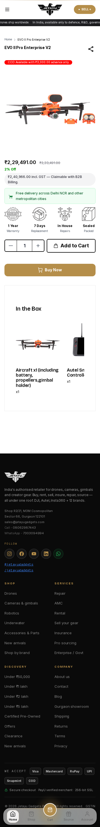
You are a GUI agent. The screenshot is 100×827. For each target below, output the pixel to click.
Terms (59, 736)
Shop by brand (17, 652)
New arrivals (15, 643)
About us (62, 676)
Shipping (61, 716)
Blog (58, 696)
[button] (36, 141)
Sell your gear (66, 623)
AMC (58, 603)
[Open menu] (7, 9)
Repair (60, 593)
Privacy (60, 746)
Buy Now (53, 269)
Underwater (14, 623)
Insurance (63, 633)
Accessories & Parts (21, 633)
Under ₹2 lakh (16, 696)
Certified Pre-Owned (22, 716)
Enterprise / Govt (68, 652)
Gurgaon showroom (71, 706)
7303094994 (33, 533)
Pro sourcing (65, 643)
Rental (59, 613)
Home (8, 39)
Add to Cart (75, 245)
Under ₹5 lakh (16, 706)
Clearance (13, 736)
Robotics (11, 613)
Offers (9, 726)
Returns (61, 726)
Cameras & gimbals (21, 603)
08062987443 (24, 528)
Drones (10, 593)
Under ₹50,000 (17, 676)
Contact (61, 686)
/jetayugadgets (18, 570)
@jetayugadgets (18, 564)
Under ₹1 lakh (16, 686)
